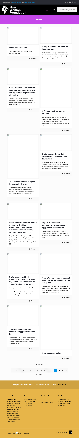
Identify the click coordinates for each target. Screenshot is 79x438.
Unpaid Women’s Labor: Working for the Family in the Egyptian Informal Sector (54, 225)
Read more (34, 58)
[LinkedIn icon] (70, 2)
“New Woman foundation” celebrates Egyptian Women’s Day (22, 331)
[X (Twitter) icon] (65, 2)
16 (66, 370)
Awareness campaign (51, 353)
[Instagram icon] (72, 2)
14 (59, 370)
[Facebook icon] (62, 2)
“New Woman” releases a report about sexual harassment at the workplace (56, 280)
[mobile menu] (47, 9)
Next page (39, 374)
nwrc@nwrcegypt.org (30, 2)
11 (48, 370)
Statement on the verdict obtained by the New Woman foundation (54, 156)
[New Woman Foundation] (14, 10)
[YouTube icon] (67, 2)
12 (52, 370)
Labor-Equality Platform (67, 10)
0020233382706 (16, 2)
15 (62, 370)
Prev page (40, 364)
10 (44, 370)
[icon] (75, 2)
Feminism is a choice (18, 48)
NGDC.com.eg (24, 433)
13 (55, 370)
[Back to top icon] (70, 432)
